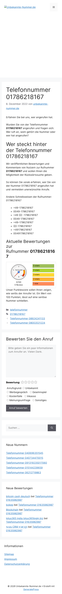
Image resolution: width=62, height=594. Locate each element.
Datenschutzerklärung (17, 564)
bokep (9, 504)
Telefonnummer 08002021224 (27, 322)
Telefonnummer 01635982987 (35, 504)
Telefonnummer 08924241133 (27, 318)
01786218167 (17, 314)
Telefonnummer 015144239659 (24, 467)
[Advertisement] (31, 47)
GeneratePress (31, 589)
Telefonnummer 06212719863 (23, 472)
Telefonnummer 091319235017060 (26, 462)
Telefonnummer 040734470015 (24, 457)
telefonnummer (19, 309)
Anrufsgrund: (14, 388)
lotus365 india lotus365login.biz (24, 518)
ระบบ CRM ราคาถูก (16, 526)
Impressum (10, 559)
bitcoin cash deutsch (18, 496)
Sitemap (9, 554)
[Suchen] (52, 427)
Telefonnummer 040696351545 (24, 453)
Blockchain (12, 509)
